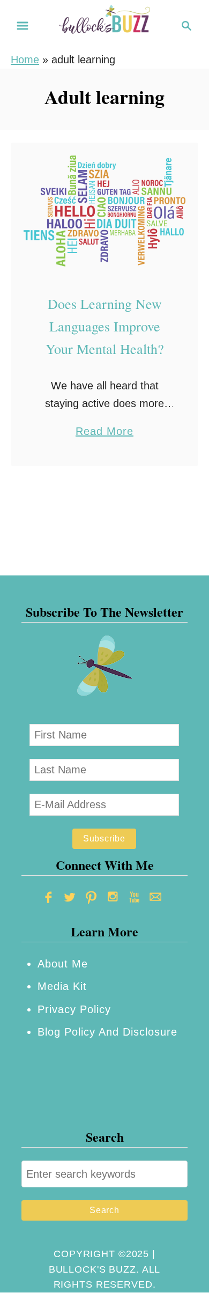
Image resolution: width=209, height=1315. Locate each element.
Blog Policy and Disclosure (107, 1032)
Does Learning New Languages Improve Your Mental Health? (105, 326)
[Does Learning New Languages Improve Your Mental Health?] (104, 211)
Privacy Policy (74, 1009)
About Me (63, 964)
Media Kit (62, 986)
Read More (104, 432)
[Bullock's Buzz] (104, 25)
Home (25, 59)
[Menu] (22, 26)
